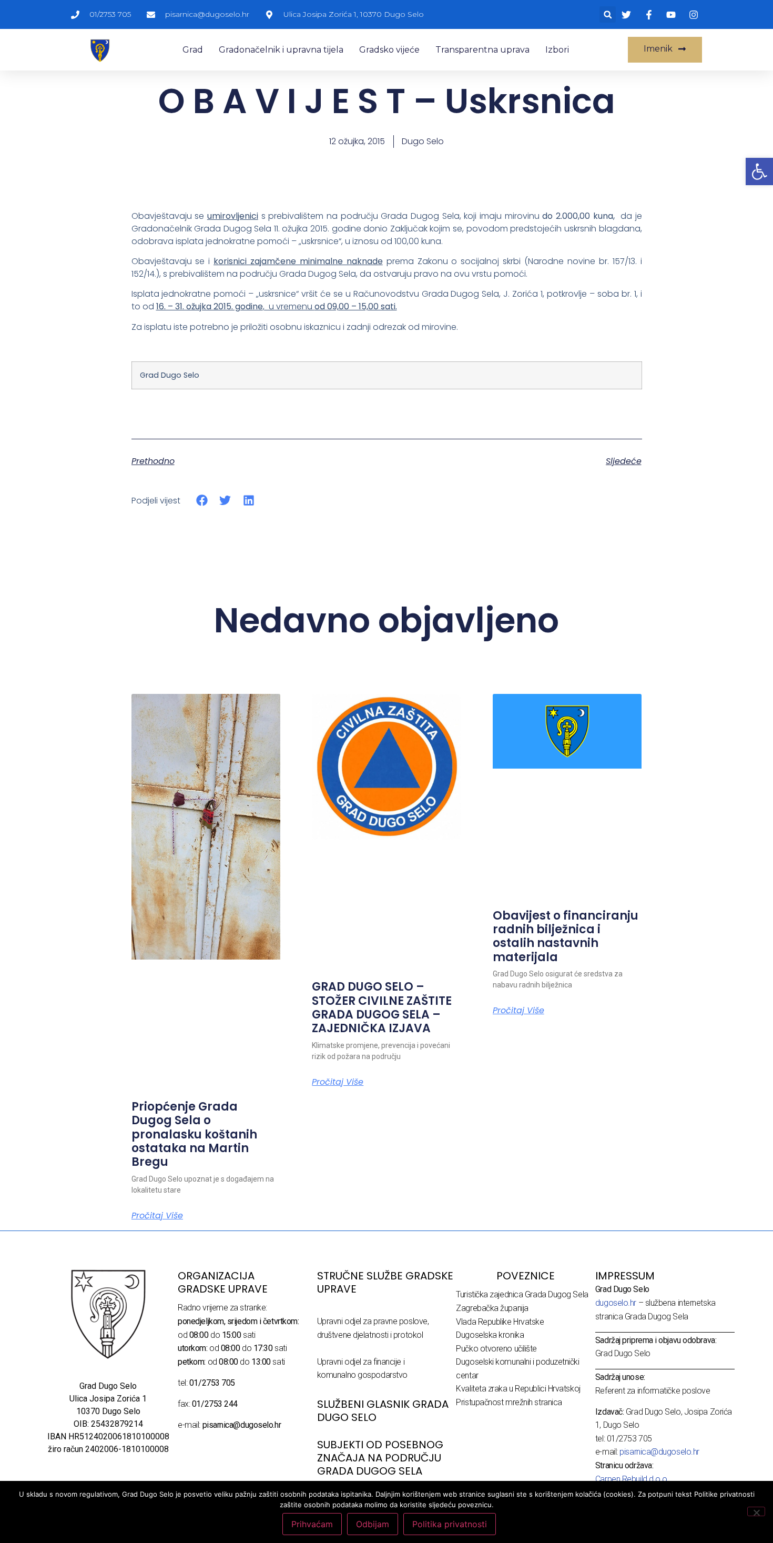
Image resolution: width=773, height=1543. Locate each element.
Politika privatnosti (449, 1524)
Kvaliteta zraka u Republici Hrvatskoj (518, 1389)
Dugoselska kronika (490, 1335)
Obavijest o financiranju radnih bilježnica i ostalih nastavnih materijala (565, 936)
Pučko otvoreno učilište (496, 1349)
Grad (192, 50)
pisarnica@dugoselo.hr (659, 1452)
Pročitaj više (157, 1216)
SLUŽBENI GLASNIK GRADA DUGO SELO (383, 1411)
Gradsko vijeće (389, 50)
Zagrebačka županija (492, 1308)
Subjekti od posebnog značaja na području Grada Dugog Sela (380, 1457)
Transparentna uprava (482, 50)
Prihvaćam (312, 1524)
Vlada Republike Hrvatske (500, 1322)
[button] (607, 14)
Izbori (557, 50)
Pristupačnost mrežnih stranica (509, 1402)
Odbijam (372, 1524)
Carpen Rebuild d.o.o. (632, 1479)
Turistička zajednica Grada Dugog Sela (522, 1294)
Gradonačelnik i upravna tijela (281, 50)
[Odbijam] (756, 1511)
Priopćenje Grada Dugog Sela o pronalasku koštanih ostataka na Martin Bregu (194, 1134)
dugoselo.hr (615, 1303)
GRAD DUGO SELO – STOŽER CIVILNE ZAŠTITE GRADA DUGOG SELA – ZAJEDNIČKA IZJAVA (382, 1007)
